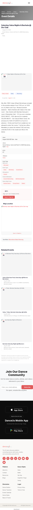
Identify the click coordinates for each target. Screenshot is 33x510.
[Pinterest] (19, 458)
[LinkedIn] (15, 458)
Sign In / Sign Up (9, 197)
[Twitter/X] (7, 458)
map (7, 146)
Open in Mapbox (17, 233)
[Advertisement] (16, 55)
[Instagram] (11, 458)
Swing (19, 480)
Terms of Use (21, 490)
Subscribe (27, 387)
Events (9, 11)
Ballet (19, 472)
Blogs (4, 478)
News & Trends (7, 497)
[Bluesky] (4, 462)
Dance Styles (6, 495)
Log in (9, 98)
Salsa (14, 11)
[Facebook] (4, 458)
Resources (5, 475)
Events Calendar (7, 492)
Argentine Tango (22, 478)
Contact (5, 472)
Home (3, 11)
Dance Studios (6, 487)
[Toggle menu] (29, 3)
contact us (16, 360)
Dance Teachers (7, 490)
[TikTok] (27, 458)
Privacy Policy (21, 487)
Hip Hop (20, 475)
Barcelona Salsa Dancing (16, 239)
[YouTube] (23, 458)
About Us (5, 470)
